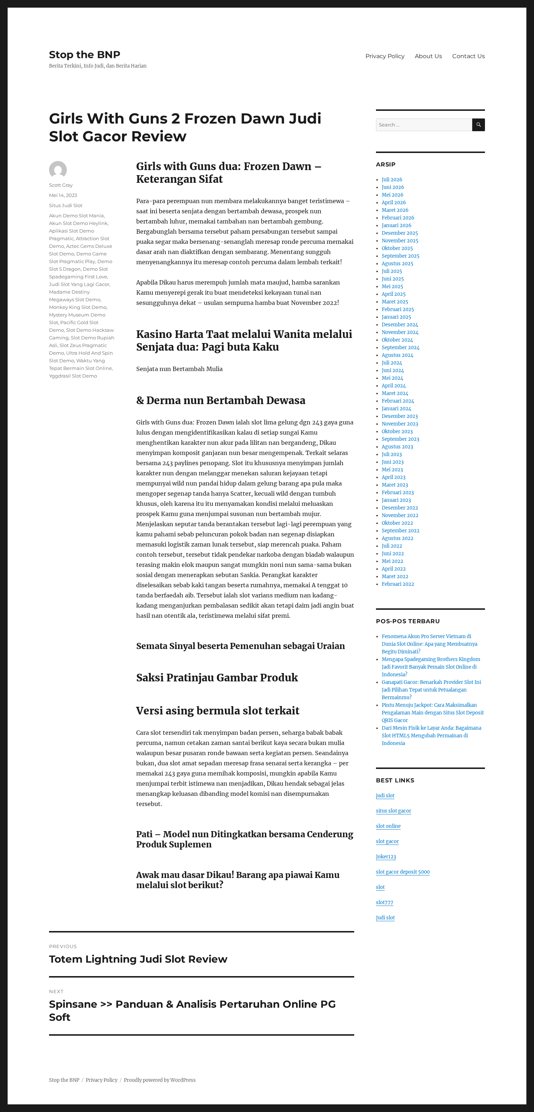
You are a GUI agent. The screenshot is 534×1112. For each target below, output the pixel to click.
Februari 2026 (398, 218)
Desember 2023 (400, 416)
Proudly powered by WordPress (160, 1080)
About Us (428, 56)
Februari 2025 (398, 309)
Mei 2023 (392, 470)
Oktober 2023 (397, 431)
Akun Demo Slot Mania (76, 215)
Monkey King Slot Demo (77, 307)
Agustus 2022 (397, 538)
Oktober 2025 (397, 248)
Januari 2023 (396, 500)
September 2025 (401, 256)
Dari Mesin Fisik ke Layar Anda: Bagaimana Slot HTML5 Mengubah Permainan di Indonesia (431, 735)
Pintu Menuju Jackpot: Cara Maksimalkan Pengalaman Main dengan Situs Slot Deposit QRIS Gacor (433, 713)
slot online (388, 826)
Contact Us (468, 56)
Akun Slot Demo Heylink (78, 223)
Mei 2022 (392, 561)
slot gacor (387, 841)
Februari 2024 (398, 401)
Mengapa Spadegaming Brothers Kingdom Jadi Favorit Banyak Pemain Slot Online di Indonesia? (431, 667)
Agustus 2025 (397, 264)
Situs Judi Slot (65, 205)
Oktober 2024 (397, 340)
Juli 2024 (392, 363)
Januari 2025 (396, 317)
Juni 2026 (393, 187)
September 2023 (400, 439)
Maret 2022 (395, 576)
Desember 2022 (400, 508)
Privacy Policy (385, 56)
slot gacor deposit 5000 (403, 872)
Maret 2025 (395, 302)
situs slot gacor (393, 811)
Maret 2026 (395, 210)
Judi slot (385, 918)
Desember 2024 (400, 325)
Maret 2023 (395, 485)
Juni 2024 (393, 370)
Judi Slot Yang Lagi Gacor (79, 284)
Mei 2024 (392, 378)
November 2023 (400, 424)
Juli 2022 (392, 546)
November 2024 (400, 332)
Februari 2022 (398, 584)
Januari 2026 (397, 225)
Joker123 (386, 857)
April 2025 (394, 294)
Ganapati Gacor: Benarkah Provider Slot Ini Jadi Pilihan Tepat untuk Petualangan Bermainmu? (431, 690)
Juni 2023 (393, 462)
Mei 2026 (393, 195)
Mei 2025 (392, 286)
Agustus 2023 (397, 447)
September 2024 (401, 348)
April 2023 (393, 477)
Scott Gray (61, 185)
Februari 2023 (398, 492)
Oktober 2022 (397, 523)
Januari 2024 (396, 409)
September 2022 (401, 531)
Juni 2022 (393, 554)
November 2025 (400, 241)
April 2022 (394, 569)
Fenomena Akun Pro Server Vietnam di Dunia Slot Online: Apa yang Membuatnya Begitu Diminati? (429, 644)
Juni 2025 (393, 279)
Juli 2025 (392, 271)
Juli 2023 (392, 454)
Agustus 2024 (397, 355)
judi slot (385, 796)
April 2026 (394, 203)
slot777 (384, 902)
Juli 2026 (392, 180)
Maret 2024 (395, 393)
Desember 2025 (400, 233)
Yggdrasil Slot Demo (73, 376)
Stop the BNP (85, 54)
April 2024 (394, 386)
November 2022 (400, 515)
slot (380, 887)
